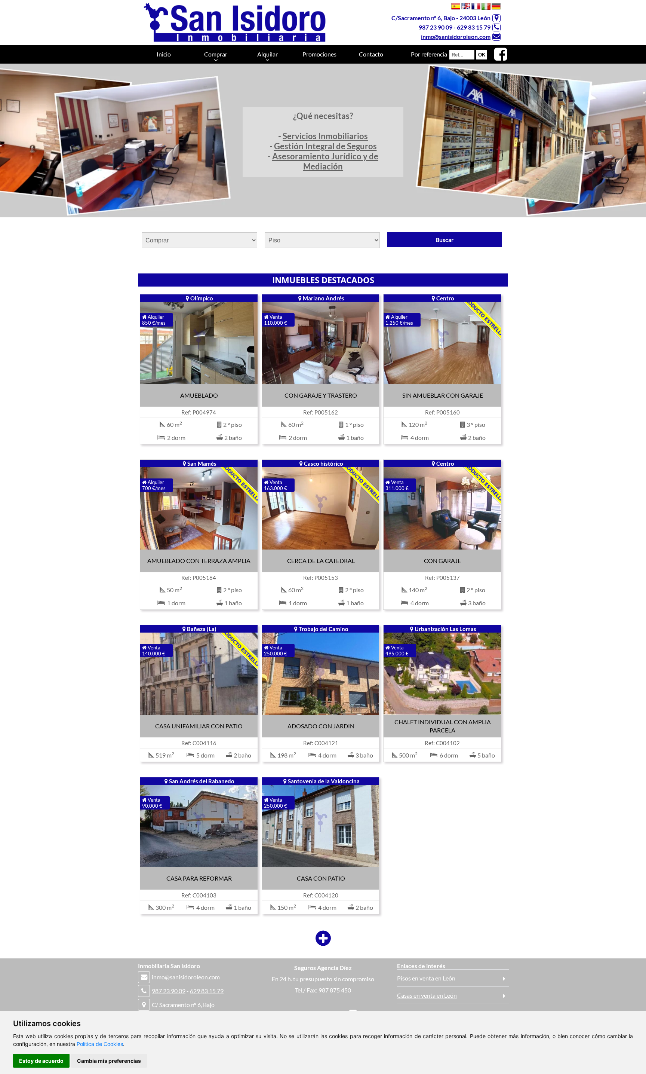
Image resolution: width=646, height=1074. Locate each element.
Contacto (371, 54)
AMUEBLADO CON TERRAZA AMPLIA (198, 560)
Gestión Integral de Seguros (325, 146)
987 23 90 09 (435, 27)
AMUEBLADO (199, 395)
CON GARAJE (442, 560)
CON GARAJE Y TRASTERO (320, 395)
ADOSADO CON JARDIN (320, 725)
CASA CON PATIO (321, 878)
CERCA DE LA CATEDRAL (321, 560)
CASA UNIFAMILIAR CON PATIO (199, 725)
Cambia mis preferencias (109, 1061)
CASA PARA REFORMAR (199, 878)
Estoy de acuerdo (41, 1061)
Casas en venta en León (427, 995)
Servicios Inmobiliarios (325, 136)
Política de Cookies (100, 1044)
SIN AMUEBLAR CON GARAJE (442, 395)
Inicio (164, 54)
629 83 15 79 (473, 27)
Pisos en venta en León (426, 978)
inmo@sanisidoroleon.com (455, 36)
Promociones (319, 54)
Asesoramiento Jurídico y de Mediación (325, 161)
